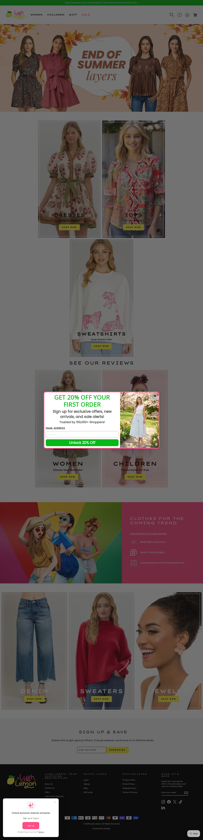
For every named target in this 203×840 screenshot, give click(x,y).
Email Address (55, 428)
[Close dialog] (155, 396)
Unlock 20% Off (82, 442)
